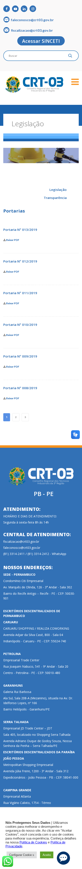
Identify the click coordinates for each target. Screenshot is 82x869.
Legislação (58, 189)
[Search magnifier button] (70, 57)
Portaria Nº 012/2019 (20, 261)
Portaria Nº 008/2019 (20, 388)
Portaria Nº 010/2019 (20, 324)
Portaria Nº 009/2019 (20, 356)
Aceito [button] (47, 855)
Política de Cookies (33, 842)
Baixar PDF (12, 240)
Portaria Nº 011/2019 (20, 293)
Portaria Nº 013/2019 (20, 229)
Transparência (55, 197)
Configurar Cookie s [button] (21, 855)
